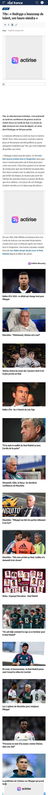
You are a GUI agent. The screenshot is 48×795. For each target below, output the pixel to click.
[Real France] (16, 2)
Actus (6, 9)
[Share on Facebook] (8, 25)
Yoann (4, 31)
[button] (4, 2)
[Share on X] (12, 25)
